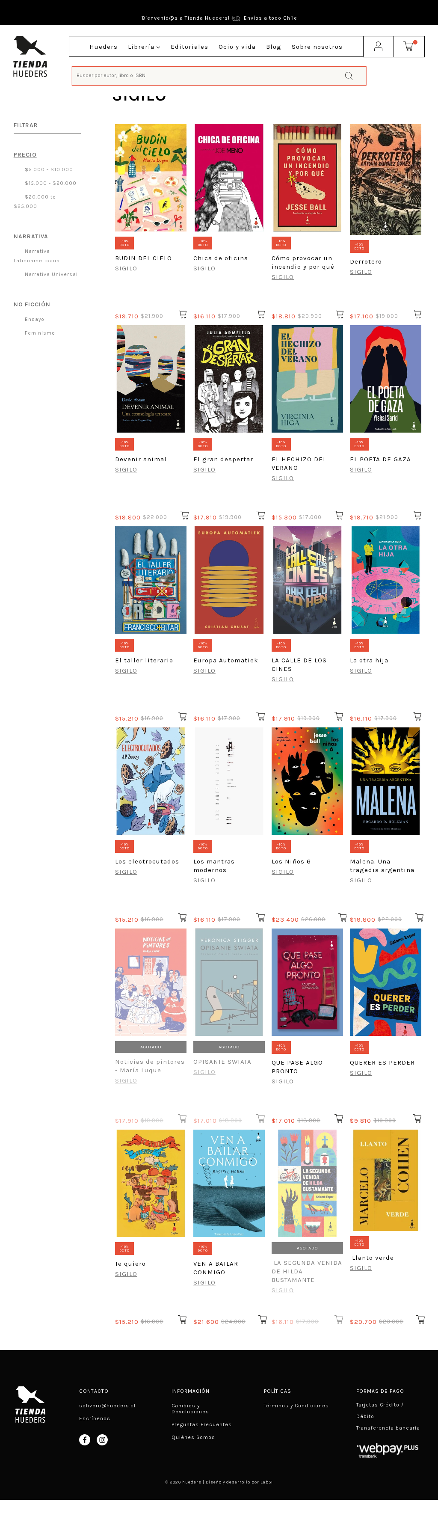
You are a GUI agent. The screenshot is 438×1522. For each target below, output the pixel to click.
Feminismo (39, 333)
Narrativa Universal (50, 274)
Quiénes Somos (193, 1437)
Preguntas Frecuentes (202, 1424)
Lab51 (266, 1482)
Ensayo (33, 319)
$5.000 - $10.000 (48, 169)
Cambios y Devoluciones (190, 1409)
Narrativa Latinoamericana (37, 256)
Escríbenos (94, 1418)
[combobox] (219, 75)
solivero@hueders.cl (107, 1406)
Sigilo (126, 268)
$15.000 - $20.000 (50, 183)
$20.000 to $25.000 (35, 201)
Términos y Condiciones (296, 1406)
